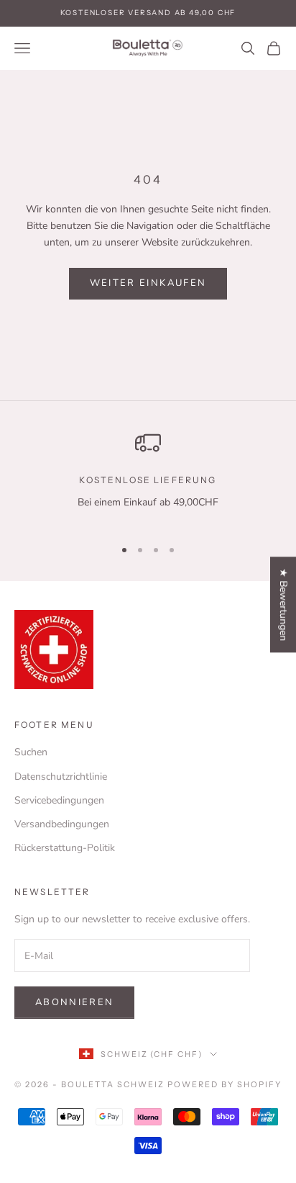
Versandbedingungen (61, 824)
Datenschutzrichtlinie (60, 776)
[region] (148, 477)
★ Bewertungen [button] (283, 604)
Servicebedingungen (59, 800)
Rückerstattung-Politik (64, 848)
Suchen (30, 752)
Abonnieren (74, 1002)
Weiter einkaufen (148, 282)
